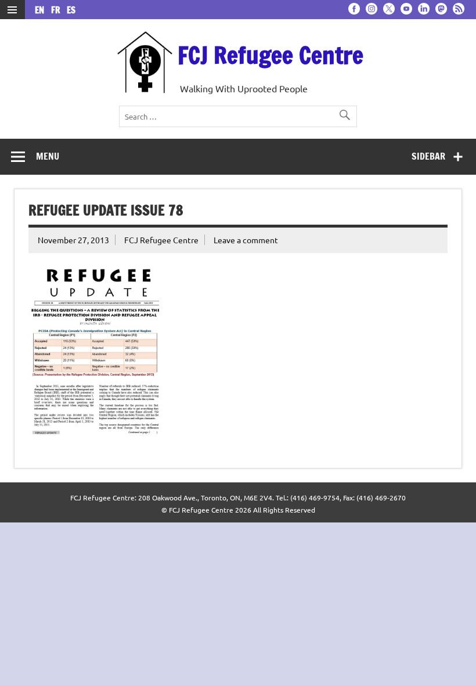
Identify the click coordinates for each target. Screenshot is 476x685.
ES (71, 10)
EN (42, 10)
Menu (47, 156)
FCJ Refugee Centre (270, 54)
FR (57, 10)
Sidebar (428, 156)
